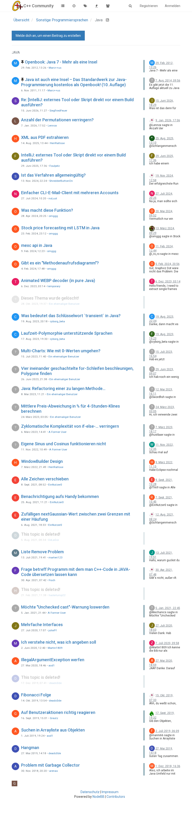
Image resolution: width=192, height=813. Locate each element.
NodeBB (98, 796)
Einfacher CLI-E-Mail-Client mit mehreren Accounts (69, 192)
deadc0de (55, 683)
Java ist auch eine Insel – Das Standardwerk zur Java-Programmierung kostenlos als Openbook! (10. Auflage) (74, 82)
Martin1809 (55, 648)
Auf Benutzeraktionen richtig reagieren (58, 712)
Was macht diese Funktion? (47, 210)
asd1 (51, 665)
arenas (53, 770)
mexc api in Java (36, 245)
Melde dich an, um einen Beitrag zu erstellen (48, 35)
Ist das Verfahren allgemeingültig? (53, 175)
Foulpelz (54, 165)
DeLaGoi (53, 540)
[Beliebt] (96, 6)
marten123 (55, 557)
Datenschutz (90, 792)
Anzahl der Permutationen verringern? (57, 119)
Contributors (116, 796)
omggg (53, 216)
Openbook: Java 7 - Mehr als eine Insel (61, 61)
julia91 (52, 630)
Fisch (52, 580)
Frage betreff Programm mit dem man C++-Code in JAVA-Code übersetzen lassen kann (75, 572)
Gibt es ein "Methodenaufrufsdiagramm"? (60, 262)
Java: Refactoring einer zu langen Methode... (63, 388)
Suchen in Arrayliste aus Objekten (53, 730)
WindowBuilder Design (42, 461)
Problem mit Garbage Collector (50, 765)
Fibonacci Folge (36, 694)
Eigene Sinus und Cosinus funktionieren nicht (63, 443)
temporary (54, 286)
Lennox (52, 125)
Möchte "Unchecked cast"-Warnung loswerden (65, 607)
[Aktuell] (74, 6)
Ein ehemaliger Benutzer (64, 303)
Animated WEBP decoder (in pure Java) (58, 280)
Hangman (30, 747)
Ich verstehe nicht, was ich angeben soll (58, 642)
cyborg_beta (57, 321)
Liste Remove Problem (42, 551)
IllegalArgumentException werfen (52, 659)
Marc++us (55, 67)
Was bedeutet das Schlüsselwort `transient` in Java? (71, 315)
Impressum (110, 792)
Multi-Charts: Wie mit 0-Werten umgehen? (60, 350)
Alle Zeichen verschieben (45, 478)
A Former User (57, 432)
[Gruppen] (107, 6)
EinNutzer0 (55, 484)
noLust (52, 198)
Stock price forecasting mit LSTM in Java (60, 227)
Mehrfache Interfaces (42, 624)
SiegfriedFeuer (58, 110)
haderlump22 (57, 595)
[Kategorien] (62, 6)
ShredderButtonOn (61, 180)
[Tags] (85, 6)
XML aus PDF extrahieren (45, 137)
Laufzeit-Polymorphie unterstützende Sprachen (66, 333)
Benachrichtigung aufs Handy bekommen (60, 496)
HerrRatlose (57, 143)
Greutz (54, 718)
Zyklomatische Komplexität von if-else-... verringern (70, 426)
